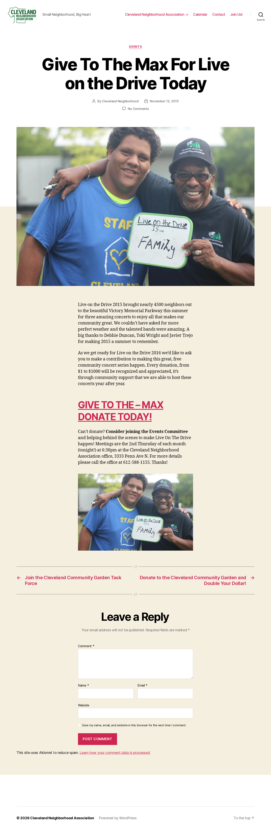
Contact (218, 14)
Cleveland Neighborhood (120, 101)
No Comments (138, 109)
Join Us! (236, 14)
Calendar (200, 14)
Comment (86, 646)
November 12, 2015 (164, 101)
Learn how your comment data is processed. (115, 753)
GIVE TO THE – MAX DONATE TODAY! (120, 411)
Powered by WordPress (118, 818)
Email (142, 685)
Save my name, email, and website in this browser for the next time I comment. (134, 725)
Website (83, 705)
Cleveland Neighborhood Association (154, 14)
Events (135, 46)
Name (83, 685)
